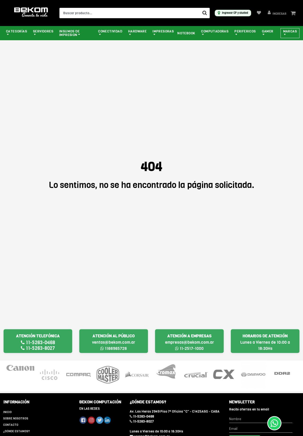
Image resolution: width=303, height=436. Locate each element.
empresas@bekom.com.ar (189, 342)
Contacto (10, 425)
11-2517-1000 (191, 348)
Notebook (186, 33)
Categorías (16, 31)
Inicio (7, 412)
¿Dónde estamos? (16, 431)
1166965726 (115, 348)
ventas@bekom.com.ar (113, 342)
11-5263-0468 (40, 342)
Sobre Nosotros (15, 418)
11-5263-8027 (40, 348)
